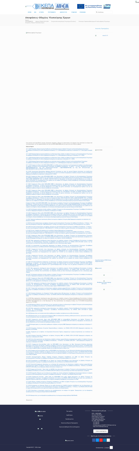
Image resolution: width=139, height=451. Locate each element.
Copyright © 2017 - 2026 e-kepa (33, 447)
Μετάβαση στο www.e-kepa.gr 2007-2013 (104, 283)
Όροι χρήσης (69, 411)
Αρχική (27, 20)
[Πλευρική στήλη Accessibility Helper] (137, 1)
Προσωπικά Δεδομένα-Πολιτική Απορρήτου (69, 426)
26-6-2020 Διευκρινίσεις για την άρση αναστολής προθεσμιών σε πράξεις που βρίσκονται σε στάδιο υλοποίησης (52, 313)
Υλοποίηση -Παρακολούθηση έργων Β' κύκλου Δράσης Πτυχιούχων (94, 21)
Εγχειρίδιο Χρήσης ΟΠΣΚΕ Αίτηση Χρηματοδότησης (103, 260)
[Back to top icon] (111, 447)
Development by (100, 447)
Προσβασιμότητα (69, 419)
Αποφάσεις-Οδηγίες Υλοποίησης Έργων (34, 22)
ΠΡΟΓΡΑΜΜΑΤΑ (29, 21)
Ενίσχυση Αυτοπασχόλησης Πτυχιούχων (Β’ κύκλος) (63, 21)
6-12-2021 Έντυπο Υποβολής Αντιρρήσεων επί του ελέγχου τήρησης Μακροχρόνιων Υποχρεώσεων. (49, 230)
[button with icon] (93, 440)
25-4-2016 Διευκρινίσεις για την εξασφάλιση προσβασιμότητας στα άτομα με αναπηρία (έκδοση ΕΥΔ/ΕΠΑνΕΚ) (51, 395)
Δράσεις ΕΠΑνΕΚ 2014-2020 (42, 21)
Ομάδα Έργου (69, 415)
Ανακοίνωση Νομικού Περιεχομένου (69, 423)
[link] (28, 6)
